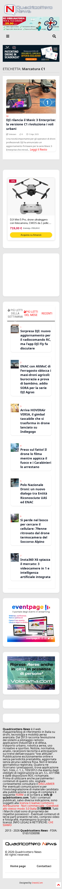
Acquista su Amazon (31, 235)
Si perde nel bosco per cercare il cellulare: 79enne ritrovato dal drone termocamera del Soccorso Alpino (35, 531)
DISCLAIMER (46, 784)
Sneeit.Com (37, 883)
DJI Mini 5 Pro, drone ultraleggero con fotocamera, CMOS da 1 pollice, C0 (30, 221)
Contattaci (44, 866)
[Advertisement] (31, 275)
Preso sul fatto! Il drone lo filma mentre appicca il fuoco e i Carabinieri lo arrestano (35, 458)
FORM (20, 795)
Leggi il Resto (38, 149)
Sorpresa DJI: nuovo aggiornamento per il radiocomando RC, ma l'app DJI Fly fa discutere (35, 339)
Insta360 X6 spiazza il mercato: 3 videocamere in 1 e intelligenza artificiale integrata (35, 568)
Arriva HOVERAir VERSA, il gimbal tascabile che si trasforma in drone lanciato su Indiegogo (35, 421)
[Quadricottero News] (31, 14)
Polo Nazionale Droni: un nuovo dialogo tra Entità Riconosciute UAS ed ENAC (33, 493)
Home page (18, 866)
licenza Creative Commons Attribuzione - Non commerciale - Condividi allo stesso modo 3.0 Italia (31, 805)
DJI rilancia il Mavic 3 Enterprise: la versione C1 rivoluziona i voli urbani (31, 124)
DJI (7, 116)
